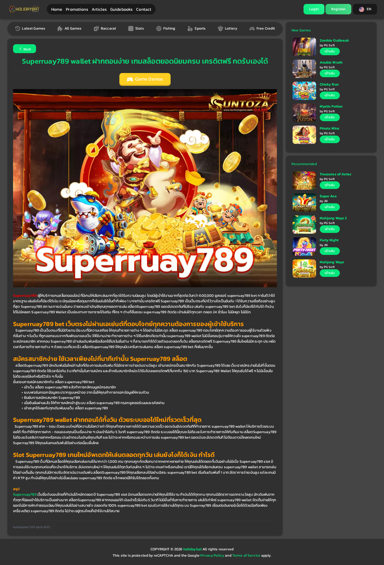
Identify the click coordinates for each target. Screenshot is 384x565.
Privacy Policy (212, 555)
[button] (365, 9)
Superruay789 (25, 494)
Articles (99, 9)
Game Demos (148, 79)
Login (314, 9)
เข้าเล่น (330, 51)
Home (56, 9)
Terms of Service (246, 555)
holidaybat (193, 549)
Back (27, 49)
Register (338, 9)
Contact (143, 9)
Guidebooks (121, 9)
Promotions (77, 9)
